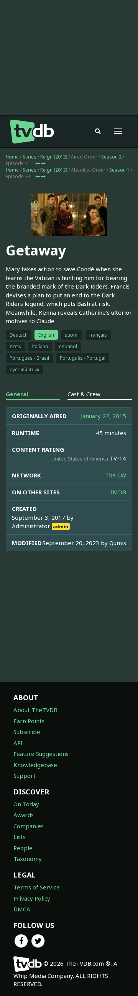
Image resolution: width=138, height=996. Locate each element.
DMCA (21, 909)
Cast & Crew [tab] (83, 394)
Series (29, 156)
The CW (115, 475)
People (23, 848)
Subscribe (26, 732)
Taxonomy (27, 859)
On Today (26, 804)
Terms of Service (36, 887)
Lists (19, 837)
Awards (23, 815)
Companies (28, 826)
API (18, 743)
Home (12, 156)
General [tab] (17, 394)
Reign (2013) (53, 156)
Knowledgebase (35, 765)
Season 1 (119, 170)
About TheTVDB (35, 710)
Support (24, 775)
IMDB (118, 492)
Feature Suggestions (41, 753)
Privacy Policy (31, 898)
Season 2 (111, 156)
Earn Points (28, 721)
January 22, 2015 (103, 416)
